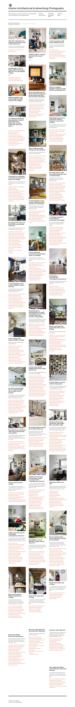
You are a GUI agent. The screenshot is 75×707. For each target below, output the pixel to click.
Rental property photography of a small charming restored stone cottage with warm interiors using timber (37, 313)
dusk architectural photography (55, 643)
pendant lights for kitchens (33, 112)
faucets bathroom (12, 653)
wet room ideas (40, 446)
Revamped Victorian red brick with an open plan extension (16, 224)
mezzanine (51, 558)
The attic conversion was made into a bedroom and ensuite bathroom (16, 42)
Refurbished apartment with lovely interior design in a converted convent (57, 120)
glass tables (60, 440)
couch (61, 184)
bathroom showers (32, 157)
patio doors (39, 111)
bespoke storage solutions (54, 51)
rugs (56, 139)
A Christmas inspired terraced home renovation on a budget (56, 218)
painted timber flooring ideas (54, 191)
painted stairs (61, 190)
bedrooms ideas (32, 105)
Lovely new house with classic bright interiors (56, 41)
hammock (31, 387)
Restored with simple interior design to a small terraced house (57, 538)
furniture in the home (32, 329)
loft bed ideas (41, 387)
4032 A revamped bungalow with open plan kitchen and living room (57, 88)
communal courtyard (12, 136)
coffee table (31, 108)
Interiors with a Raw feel (57, 630)
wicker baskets (31, 170)
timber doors (11, 363)
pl (19, 407)
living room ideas (17, 193)
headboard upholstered (13, 139)
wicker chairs (52, 506)
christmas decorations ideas (13, 189)
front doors (21, 298)
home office (62, 135)
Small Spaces (31, 115)
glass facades (52, 555)
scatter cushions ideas (33, 114)
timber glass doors (19, 411)
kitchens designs (11, 240)
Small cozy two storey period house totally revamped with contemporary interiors (37, 479)
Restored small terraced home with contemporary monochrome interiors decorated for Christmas (37, 94)
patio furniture (52, 55)
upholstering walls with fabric (38, 444)
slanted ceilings (60, 139)
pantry (30, 218)
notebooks (63, 558)
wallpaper (35, 446)
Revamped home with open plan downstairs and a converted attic (57, 174)
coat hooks (55, 132)
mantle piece (62, 188)
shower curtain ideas (53, 562)
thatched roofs (11, 614)
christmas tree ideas (53, 496)
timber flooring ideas (62, 243)
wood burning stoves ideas (19, 80)
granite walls (15, 607)
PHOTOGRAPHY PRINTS (51, 16)
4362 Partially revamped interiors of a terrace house (37, 56)
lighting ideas (11, 193)
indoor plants (42, 160)
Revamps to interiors (12, 51)
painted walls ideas (58, 54)
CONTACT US (59, 13)
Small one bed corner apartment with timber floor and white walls (56, 423)
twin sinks (31, 444)
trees (36, 561)
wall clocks (51, 505)
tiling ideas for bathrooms (40, 443)
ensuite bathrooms (62, 51)
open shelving (52, 54)
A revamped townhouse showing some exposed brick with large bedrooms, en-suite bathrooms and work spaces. (16, 122)
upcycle (35, 168)
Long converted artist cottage (15, 483)
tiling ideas (43, 221)
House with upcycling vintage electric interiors (37, 149)
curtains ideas (57, 185)
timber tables (39, 278)
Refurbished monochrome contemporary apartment (57, 277)
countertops (43, 158)
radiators (16, 142)
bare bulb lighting (21, 130)
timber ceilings (11, 80)
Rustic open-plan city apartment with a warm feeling (57, 328)
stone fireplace (11, 613)
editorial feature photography (39, 108)
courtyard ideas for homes (19, 441)
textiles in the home (61, 564)
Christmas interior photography (55, 495)
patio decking (16, 140)
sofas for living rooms (38, 115)
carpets (51, 132)
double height (40, 383)
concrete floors (36, 381)
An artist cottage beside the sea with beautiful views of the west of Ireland (16, 390)
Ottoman (56, 190)
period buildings (15, 407)
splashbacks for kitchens (13, 305)
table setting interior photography (55, 198)
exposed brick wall (12, 137)
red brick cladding (38, 502)
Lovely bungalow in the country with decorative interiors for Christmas (37, 202)
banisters (20, 231)
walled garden (11, 450)
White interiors (18, 616)
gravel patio (11, 301)
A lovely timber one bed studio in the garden (57, 383)
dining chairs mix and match (54, 498)
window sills (11, 617)
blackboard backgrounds (54, 492)
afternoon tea (31, 376)
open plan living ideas (58, 52)
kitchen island (52, 52)
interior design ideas (53, 442)
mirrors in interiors (53, 138)
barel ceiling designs (42, 377)
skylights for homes (17, 79)
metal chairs (32, 272)
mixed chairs (22, 193)
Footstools (63, 187)
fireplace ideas (11, 79)
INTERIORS (41, 13)
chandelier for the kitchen (40, 380)
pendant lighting (62, 55)
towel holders (31, 279)
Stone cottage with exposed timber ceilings (16, 339)
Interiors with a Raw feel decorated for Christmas (37, 630)
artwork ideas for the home (33, 104)
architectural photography (13, 543)
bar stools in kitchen (42, 262)
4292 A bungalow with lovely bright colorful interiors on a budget (15, 99)
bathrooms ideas (42, 104)
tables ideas (11, 663)
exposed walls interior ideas (13, 350)
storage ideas (61, 197)
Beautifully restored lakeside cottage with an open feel (36, 541)
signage (64, 346)
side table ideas (52, 293)
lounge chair (44, 161)
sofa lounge (31, 168)
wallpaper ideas (37, 279)
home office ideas (32, 216)
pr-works (22, 659)
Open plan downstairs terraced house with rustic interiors (57, 669)
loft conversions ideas (38, 607)
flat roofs (16, 550)
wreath (30, 222)
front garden (11, 299)
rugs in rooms (38, 164)
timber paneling (52, 58)
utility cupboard (52, 450)
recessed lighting (32, 443)
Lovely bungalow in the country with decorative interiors (16, 285)
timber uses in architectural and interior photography (15, 251)
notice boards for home (38, 272)
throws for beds (18, 360)
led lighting (41, 440)
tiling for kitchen (58, 348)
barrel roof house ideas (33, 378)
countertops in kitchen (53, 438)
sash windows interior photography (14, 244)
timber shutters (20, 143)
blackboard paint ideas (12, 188)
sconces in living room (33, 558)
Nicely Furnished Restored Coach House (15, 635)
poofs (65, 445)
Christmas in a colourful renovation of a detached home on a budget (16, 178)
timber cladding (22, 361)
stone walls (16, 613)
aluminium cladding (53, 638)
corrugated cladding (53, 641)
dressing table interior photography (15, 77)
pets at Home (38, 390)
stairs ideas (56, 197)
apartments (52, 432)
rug (41, 275)
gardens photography (17, 299)
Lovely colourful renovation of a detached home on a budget (37, 254)
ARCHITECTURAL (42, 15)
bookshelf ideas (11, 495)
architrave (51, 227)
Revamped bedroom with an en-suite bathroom (37, 428)
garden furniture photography (14, 444)
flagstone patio (37, 384)
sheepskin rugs (58, 502)
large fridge (15, 301)
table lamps (57, 648)
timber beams (31, 335)
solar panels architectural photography (15, 611)
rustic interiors (41, 645)
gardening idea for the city (21, 551)
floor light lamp (36, 160)
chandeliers (31, 381)
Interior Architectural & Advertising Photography (36, 8)
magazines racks (63, 499)
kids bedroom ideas (32, 161)
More (61, 388)
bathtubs (23, 233)
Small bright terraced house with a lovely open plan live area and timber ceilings (16, 71)
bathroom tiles (11, 132)
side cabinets (60, 194)
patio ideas (57, 55)
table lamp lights (21, 199)
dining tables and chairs (33, 383)
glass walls (37, 440)
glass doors (23, 137)
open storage (37, 332)
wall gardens (56, 505)
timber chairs (43, 393)
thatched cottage (22, 613)
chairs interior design (62, 435)
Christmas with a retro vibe (56, 483)
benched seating (32, 380)
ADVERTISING (50, 13)
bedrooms (20, 346)
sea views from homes (33, 391)
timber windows (22, 448)
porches (15, 447)
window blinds (60, 141)
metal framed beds (32, 331)
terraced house (52, 200)
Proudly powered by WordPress (14, 700)
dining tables (42, 381)
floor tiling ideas (37, 109)
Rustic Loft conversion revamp (36, 596)
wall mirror (39, 168)
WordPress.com (19, 702)
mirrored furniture (57, 558)
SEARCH (59, 15)
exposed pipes (31, 384)
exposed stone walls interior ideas (34, 328)
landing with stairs (18, 192)
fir (40, 268)
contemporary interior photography (56, 134)
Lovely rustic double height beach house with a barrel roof (37, 368)
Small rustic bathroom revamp (56, 583)
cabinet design (38, 158)
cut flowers (64, 134)
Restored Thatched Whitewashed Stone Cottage (15, 596)
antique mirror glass (38, 376)
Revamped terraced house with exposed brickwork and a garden (17, 431)
